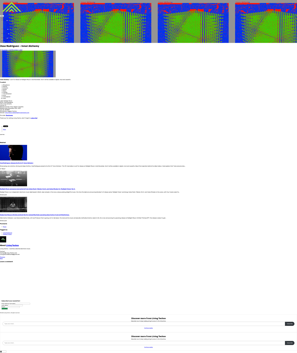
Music (5, 20)
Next (1, 258)
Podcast (8, 21)
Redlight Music (7, 234)
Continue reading (148, 328)
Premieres (9, 23)
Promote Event (10, 32)
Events (5, 29)
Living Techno (7, 18)
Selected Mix (10, 26)
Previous (2, 257)
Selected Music (10, 24)
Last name (5, 305)
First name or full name (8, 303)
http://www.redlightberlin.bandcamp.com (17, 112)
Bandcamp (9, 115)
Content (6, 33)
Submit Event (10, 30)
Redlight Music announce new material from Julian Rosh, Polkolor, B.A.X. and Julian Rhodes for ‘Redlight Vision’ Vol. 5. (37, 189)
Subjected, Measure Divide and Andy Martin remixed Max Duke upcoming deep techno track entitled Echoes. (34, 215)
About (5, 38)
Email (3, 307)
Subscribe (290, 323)
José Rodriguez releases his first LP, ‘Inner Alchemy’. (16, 163)
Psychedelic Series (11, 27)
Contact (8, 39)
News (7, 35)
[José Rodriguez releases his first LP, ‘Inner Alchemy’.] (13, 160)
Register (5, 40)
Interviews (9, 36)
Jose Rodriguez (7, 233)
